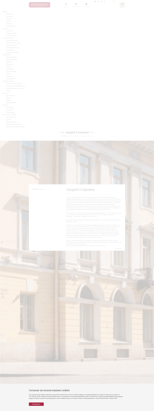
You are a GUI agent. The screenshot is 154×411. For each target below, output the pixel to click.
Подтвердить (36, 404)
